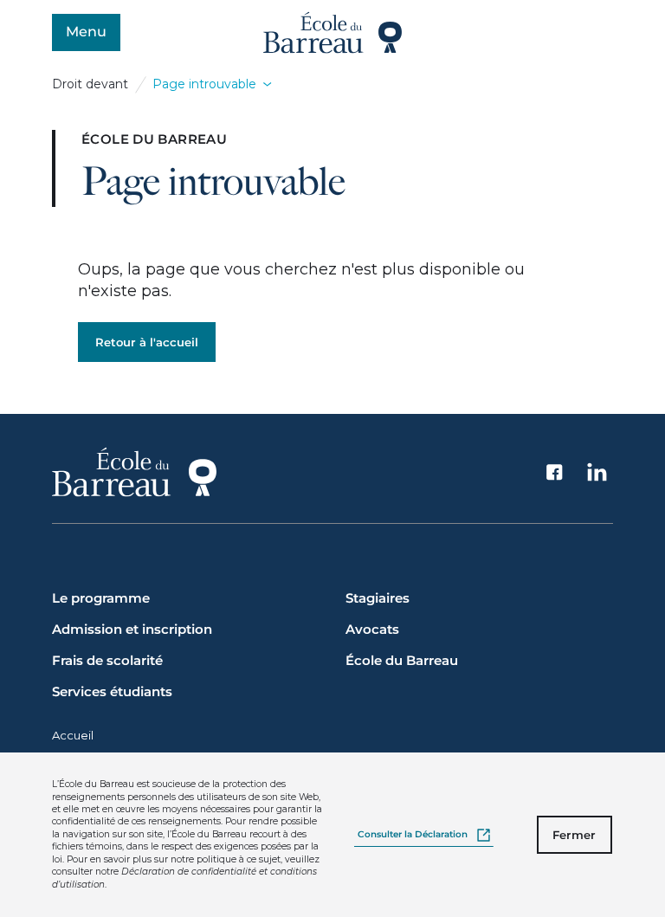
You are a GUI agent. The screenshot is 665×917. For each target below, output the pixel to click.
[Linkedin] (597, 471)
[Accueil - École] (332, 32)
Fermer (574, 835)
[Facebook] (555, 471)
